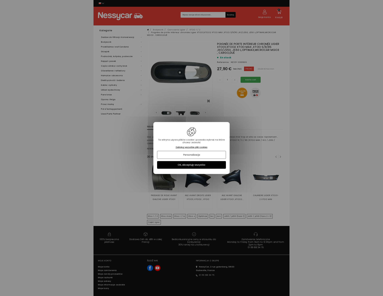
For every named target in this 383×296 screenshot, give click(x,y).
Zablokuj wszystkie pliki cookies (191, 147)
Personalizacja (191, 155)
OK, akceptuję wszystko (191, 165)
